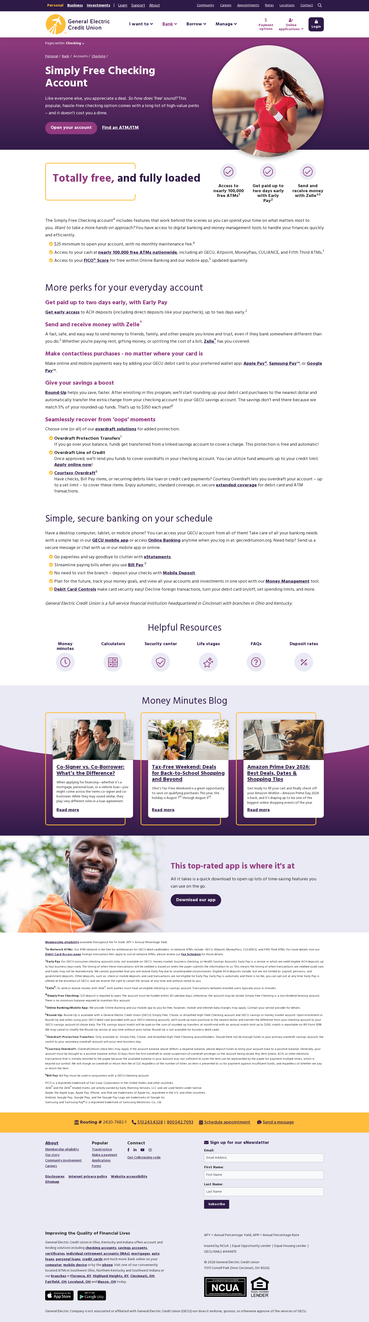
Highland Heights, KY (111, 1276)
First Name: (214, 1167)
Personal (55, 5)
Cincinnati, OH (142, 1276)
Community (205, 5)
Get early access (62, 312)
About (154, 5)
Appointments (248, 5)
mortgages (140, 1254)
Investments (98, 5)
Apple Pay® (255, 363)
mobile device (75, 1265)
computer (53, 1265)
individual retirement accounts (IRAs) (98, 1254)
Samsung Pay (283, 363)
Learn (122, 5)
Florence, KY (80, 1276)
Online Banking (164, 540)
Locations (287, 5)
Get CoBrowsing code (144, 1157)
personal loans (68, 1259)
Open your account (71, 127)
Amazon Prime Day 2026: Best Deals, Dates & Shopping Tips (278, 773)
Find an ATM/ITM (120, 127)
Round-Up (56, 392)
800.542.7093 (180, 1122)
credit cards (92, 1259)
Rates (269, 5)
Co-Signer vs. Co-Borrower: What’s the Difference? (90, 770)
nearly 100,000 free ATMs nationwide (137, 252)
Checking (98, 56)
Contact (306, 5)
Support (138, 5)
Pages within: (63, 43)
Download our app (196, 900)
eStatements (157, 557)
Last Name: (213, 1184)
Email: (209, 1150)
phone (107, 1265)
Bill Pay (135, 565)
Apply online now (73, 465)
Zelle (210, 341)
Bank (65, 56)
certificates (55, 1254)
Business (75, 5)
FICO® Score (96, 260)
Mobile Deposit (179, 573)
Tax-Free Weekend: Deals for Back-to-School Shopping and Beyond (188, 773)
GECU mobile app (110, 540)
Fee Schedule (191, 954)
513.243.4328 (150, 1122)
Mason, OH (107, 1282)
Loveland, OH (79, 1282)
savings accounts (132, 1248)
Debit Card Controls (75, 589)
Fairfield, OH (56, 1282)
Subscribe (216, 1204)
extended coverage (236, 485)
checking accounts (100, 1248)
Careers (225, 5)
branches (58, 1276)
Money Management (288, 581)
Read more (67, 810)
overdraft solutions (115, 429)
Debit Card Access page (63, 954)
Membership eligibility (62, 942)
